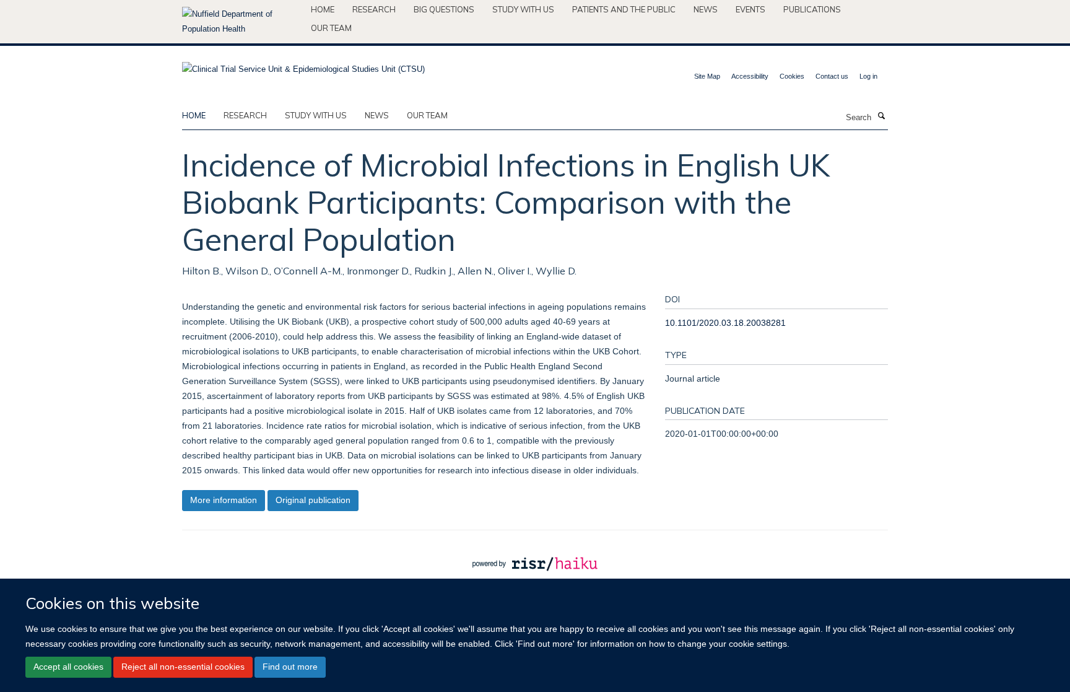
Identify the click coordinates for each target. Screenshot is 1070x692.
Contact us (832, 76)
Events (750, 9)
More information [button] (223, 500)
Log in (868, 76)
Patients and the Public (624, 9)
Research (374, 9)
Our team (331, 28)
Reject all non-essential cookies (183, 667)
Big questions (444, 9)
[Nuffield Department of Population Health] (242, 22)
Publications (812, 9)
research (245, 115)
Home (322, 9)
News (706, 9)
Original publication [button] (313, 500)
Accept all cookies (68, 667)
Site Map (707, 76)
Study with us (523, 9)
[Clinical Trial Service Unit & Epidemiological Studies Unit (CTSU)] (303, 65)
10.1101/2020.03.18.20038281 (725, 323)
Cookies (792, 76)
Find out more (290, 667)
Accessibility (749, 76)
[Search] (881, 116)
